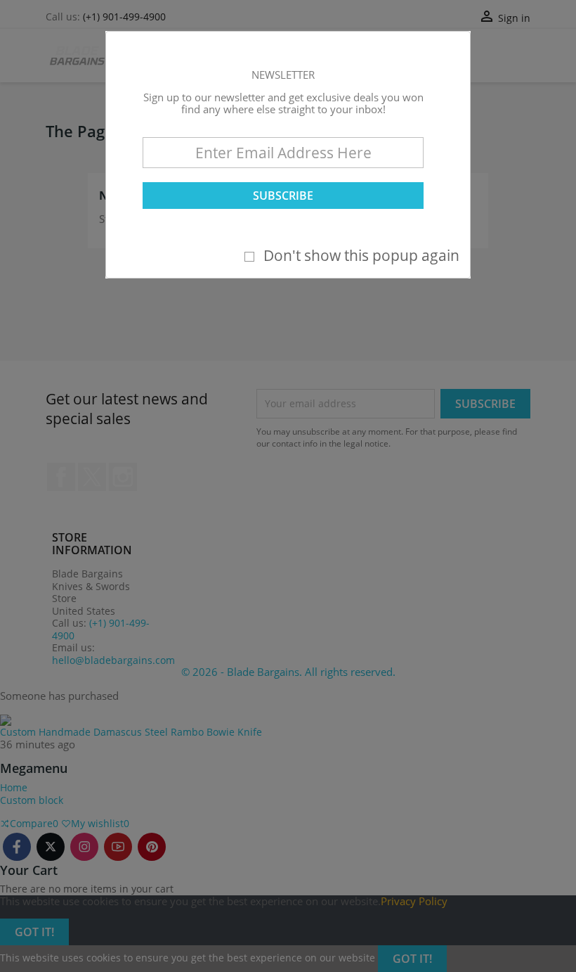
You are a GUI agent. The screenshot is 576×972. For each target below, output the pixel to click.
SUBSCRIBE (283, 195)
